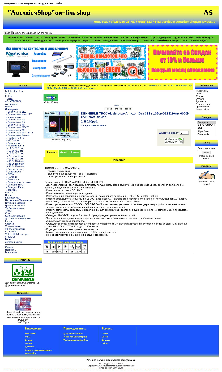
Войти (59, 3)
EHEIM (29, 37)
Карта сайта (202, 109)
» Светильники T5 (15, 122)
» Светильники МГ (15, 125)
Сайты (105, 343)
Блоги (105, 337)
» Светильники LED (15, 112)
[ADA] (206, 128)
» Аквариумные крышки (18, 182)
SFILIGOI (10, 236)
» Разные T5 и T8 (14, 138)
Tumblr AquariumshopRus (75, 340)
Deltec (185, 40)
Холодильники (110, 40)
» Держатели (12, 179)
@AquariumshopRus (73, 333)
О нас (199, 93)
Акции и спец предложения (203, 105)
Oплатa (200, 99)
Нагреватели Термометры (134, 37)
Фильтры (87, 37)
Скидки (199, 96)
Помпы (98, 37)
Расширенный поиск (206, 157)
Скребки (96, 40)
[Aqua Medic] (206, 134)
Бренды (206, 117)
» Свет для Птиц (14, 184)
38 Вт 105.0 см (139, 85)
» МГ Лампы (12, 140)
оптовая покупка (199, 40)
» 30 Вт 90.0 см (14, 158)
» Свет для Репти (14, 187)
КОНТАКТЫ (202, 91)
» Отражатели (13, 171)
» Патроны (11, 177)
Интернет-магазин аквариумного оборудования (28, 3)
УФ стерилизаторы (130, 40)
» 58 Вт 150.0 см (14, 166)
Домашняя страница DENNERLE (22, 282)
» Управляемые (13, 117)
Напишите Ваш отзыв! (206, 182)
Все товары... (12, 252)
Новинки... (10, 249)
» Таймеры (11, 190)
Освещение (105, 85)
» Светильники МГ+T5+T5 (19, 132)
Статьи (105, 333)
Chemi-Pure (149, 40)
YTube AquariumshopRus (75, 337)
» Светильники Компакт (18, 135)
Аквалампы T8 (121, 85)
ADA (7, 93)
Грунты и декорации (161, 37)
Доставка (201, 101)
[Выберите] (206, 122)
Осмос (26, 40)
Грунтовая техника (183, 37)
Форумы (106, 340)
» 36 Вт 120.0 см (14, 161)
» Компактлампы (14, 169)
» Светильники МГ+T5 (17, 130)
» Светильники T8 (15, 119)
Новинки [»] (23, 293)
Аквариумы (51, 37)
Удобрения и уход (205, 37)
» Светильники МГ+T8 (17, 127)
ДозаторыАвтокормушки (67, 40)
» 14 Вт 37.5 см (14, 148)
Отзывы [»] (206, 166)
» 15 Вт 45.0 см (14, 151)
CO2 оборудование (42, 40)
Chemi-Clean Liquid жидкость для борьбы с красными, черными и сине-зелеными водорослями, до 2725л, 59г (23, 316)
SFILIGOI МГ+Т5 (15, 37)
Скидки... (10, 247)
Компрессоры (111, 37)
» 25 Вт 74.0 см (14, 156)
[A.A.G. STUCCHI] (206, 125)
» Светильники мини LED (18, 114)
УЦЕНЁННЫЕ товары (168, 40)
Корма (86, 40)
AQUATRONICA (13, 101)
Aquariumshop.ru (110, 366)
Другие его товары (15, 285)
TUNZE (38, 37)
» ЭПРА (9, 174)
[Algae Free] (206, 131)
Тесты (17, 40)
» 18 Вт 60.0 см (14, 153)
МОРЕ (62, 37)
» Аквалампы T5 (14, 143)
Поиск (206, 142)
